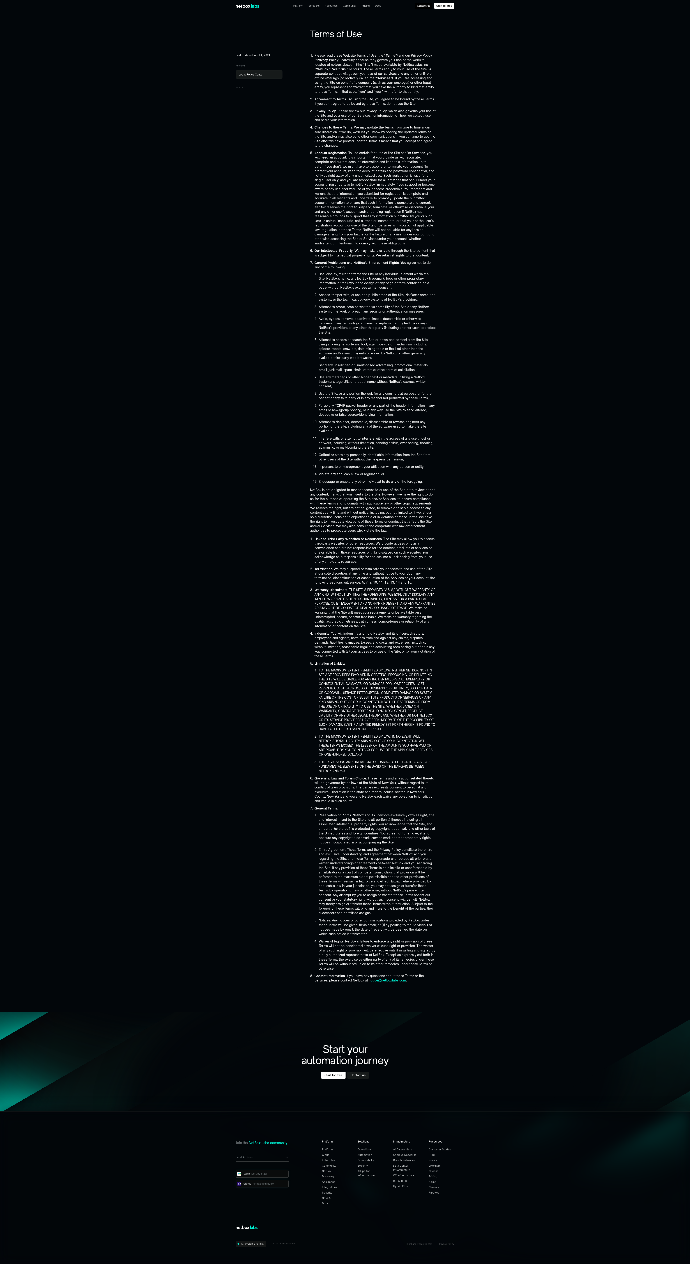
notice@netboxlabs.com (387, 980)
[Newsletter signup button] (287, 1157)
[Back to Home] (247, 6)
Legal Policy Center (251, 74)
